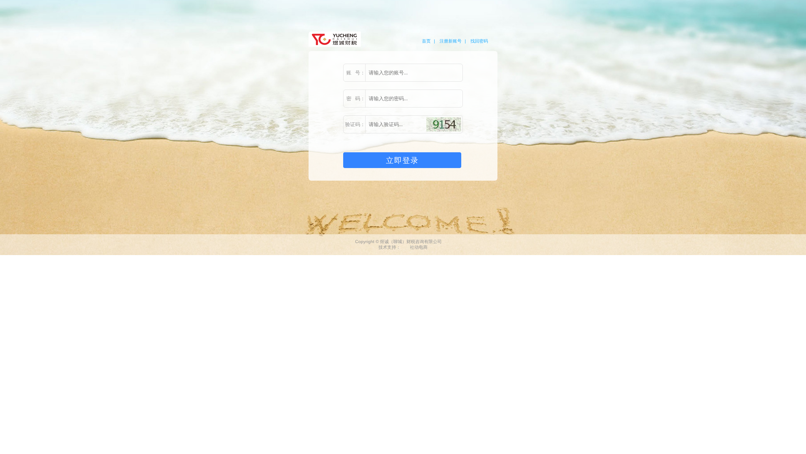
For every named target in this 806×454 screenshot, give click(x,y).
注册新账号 (451, 41)
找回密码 (479, 41)
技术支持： (389, 247)
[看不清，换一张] (443, 124)
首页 (426, 41)
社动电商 (419, 247)
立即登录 (402, 160)
